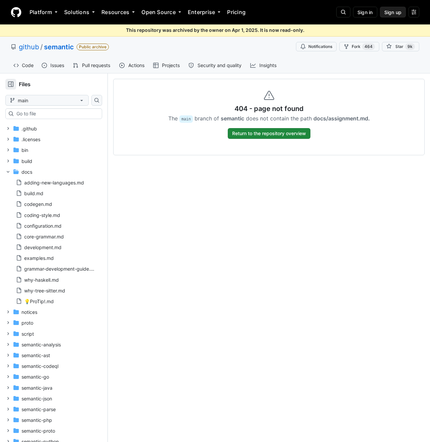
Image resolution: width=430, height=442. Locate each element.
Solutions (76, 12)
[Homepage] (16, 12)
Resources (115, 12)
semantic (59, 47)
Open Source (158, 12)
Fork (362, 46)
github (29, 47)
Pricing (236, 12)
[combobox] (56, 114)
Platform (41, 12)
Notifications (320, 46)
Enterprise (201, 12)
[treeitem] (51, 128)
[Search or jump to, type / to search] (343, 12)
